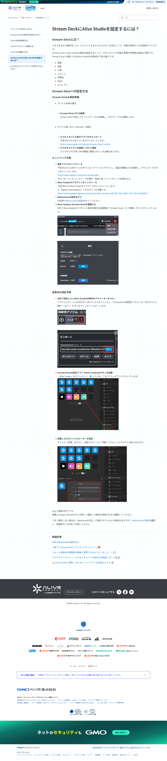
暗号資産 (114, 755)
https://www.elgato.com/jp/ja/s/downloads (78, 175)
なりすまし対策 (102, 703)
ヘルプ (42, 8)
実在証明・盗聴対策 (23, 703)
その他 (135, 755)
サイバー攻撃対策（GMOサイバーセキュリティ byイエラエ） (49, 703)
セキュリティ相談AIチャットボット (98, 700)
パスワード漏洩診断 (64, 700)
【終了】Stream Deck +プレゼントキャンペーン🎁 (76, 547)
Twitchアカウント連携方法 (21, 46)
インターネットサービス (24, 755)
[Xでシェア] (119, 592)
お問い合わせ (152, 8)
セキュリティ (67, 755)
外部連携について (42, 17)
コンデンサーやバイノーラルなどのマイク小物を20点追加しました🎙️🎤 (86, 557)
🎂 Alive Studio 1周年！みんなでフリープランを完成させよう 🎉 (83, 562)
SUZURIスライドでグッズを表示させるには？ (26, 67)
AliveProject (13, 17)
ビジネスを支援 (55, 755)
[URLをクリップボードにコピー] (131, 592)
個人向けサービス (125, 755)
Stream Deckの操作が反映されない (25, 34)
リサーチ (90, 755)
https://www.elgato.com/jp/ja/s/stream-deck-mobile (85, 144)
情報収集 (97, 755)
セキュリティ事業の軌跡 (116, 703)
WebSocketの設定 (74, 200)
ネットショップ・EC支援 (41, 755)
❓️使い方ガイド (26, 17)
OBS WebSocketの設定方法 (65, 542)
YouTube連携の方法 (19, 52)
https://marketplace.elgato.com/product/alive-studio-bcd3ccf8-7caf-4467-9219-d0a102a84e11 (102, 193)
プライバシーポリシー (74, 592)
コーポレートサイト (78, 666)
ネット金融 (106, 755)
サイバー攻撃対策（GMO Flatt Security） (82, 703)
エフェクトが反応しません (21, 29)
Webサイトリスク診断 (79, 700)
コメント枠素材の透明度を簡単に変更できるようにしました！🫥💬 (84, 552)
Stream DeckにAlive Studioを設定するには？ (26, 59)
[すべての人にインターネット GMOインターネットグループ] (149, 2)
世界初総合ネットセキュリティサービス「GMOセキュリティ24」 (36, 700)
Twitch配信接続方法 (19, 40)
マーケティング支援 (79, 755)
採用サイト (92, 666)
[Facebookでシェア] (125, 592)
